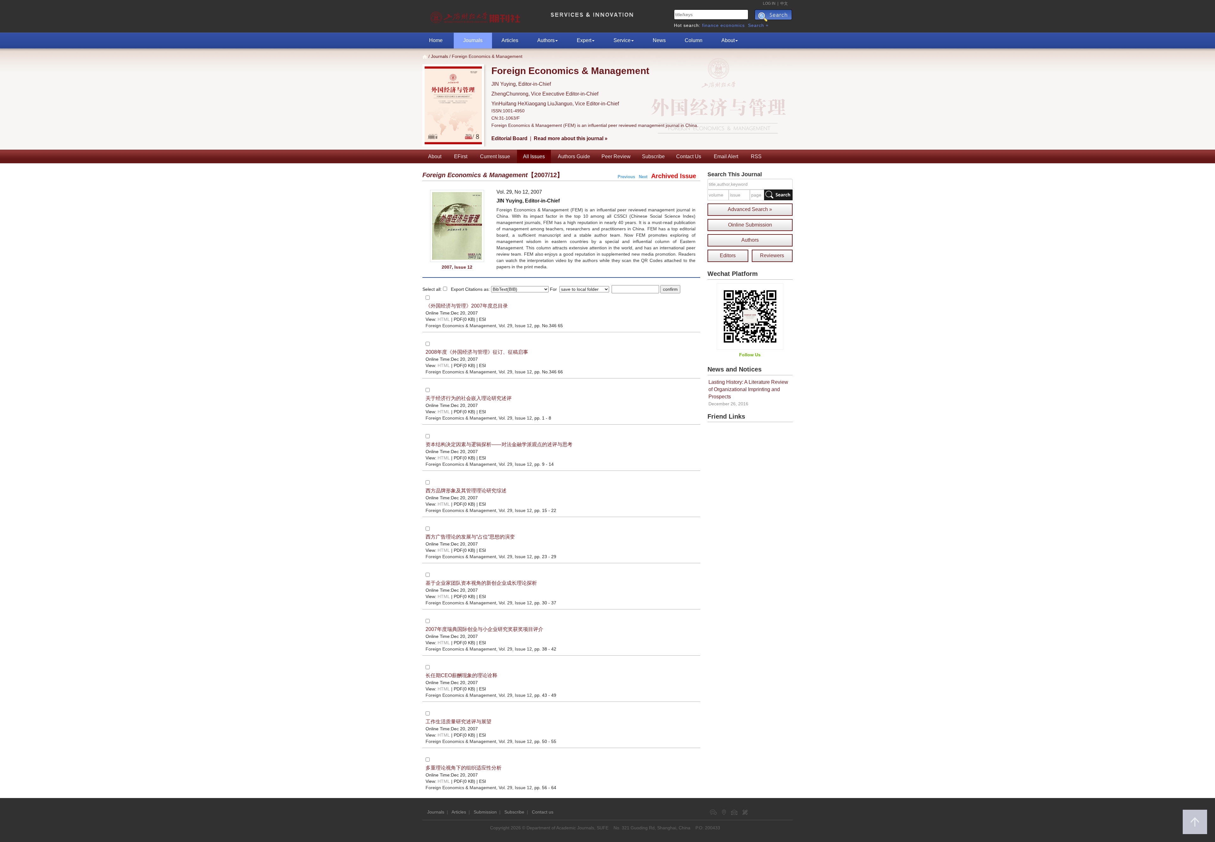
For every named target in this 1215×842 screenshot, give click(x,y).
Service (622, 40)
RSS (756, 156)
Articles (510, 40)
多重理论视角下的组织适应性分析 (464, 767)
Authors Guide (574, 156)
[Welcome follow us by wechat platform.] (750, 316)
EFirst (460, 156)
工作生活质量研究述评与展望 (458, 721)
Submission (485, 811)
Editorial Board (509, 138)
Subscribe (653, 156)
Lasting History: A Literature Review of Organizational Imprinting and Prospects (748, 389)
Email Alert (726, 156)
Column (693, 40)
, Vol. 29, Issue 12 (479, 325)
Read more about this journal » (571, 138)
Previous (626, 176)
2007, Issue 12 (457, 267)
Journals (473, 40)
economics (732, 25)
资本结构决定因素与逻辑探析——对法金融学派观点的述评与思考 (499, 444)
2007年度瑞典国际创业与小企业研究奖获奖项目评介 (484, 629)
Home (436, 40)
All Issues (534, 156)
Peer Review (616, 156)
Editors (728, 255)
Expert (584, 40)
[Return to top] (1195, 822)
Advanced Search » (750, 209)
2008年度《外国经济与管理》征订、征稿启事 (477, 352)
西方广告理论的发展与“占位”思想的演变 (470, 537)
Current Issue (495, 156)
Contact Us (688, 156)
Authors (546, 40)
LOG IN (769, 3)
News (659, 40)
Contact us (542, 811)
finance (710, 25)
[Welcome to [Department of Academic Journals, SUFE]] (476, 15)
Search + (758, 25)
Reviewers (772, 255)
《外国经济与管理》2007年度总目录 (467, 306)
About (728, 40)
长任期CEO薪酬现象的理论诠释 (461, 675)
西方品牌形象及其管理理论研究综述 (466, 490)
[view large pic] (457, 226)
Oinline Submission (750, 225)
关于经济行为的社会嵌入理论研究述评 (469, 398)
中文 (784, 3)
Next (643, 176)
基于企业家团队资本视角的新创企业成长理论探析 (481, 583)
